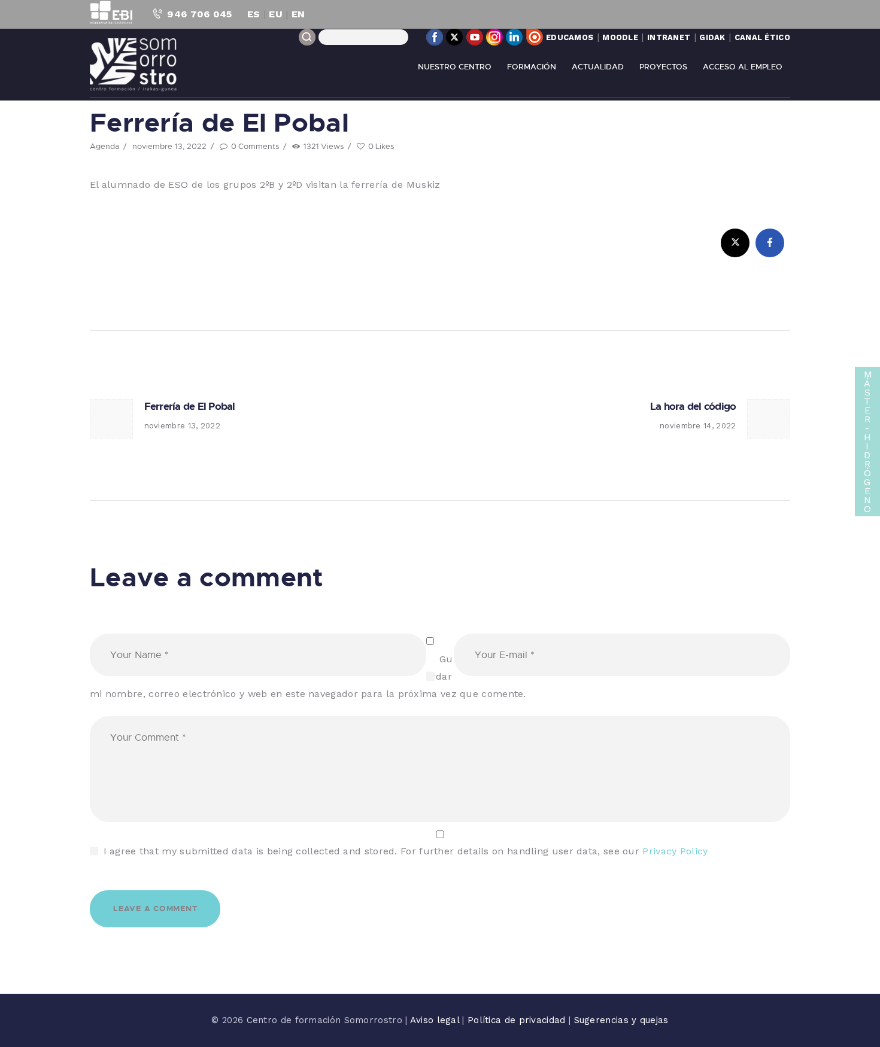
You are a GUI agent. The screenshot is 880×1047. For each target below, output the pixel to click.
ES (253, 14)
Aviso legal (436, 1020)
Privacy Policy (675, 851)
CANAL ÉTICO (762, 37)
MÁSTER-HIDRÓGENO (868, 442)
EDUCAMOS (569, 37)
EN (298, 14)
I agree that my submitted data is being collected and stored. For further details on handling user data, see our (406, 851)
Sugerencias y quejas (621, 1020)
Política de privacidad (518, 1020)
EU (276, 14)
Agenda (104, 146)
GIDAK (712, 37)
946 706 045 (199, 14)
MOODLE (620, 37)
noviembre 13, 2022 (169, 146)
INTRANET (668, 37)
